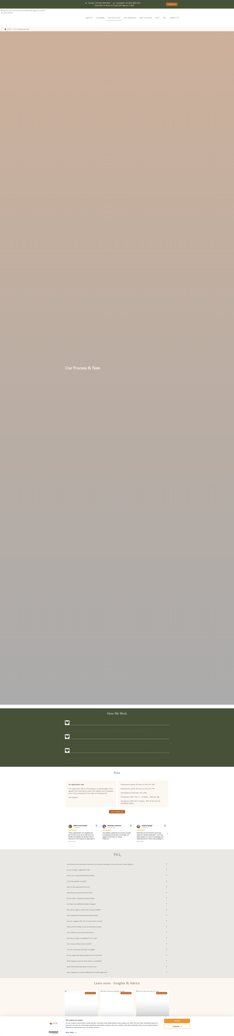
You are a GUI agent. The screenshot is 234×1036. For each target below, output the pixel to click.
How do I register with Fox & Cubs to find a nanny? (85, 921)
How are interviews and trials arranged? (81, 950)
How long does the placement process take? (82, 915)
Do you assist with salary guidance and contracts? (84, 955)
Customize (176, 1026)
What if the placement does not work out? (82, 967)
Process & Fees (114, 18)
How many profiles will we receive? (79, 944)
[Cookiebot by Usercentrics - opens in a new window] (54, 1032)
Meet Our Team (146, 18)
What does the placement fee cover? (80, 893)
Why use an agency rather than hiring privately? (84, 910)
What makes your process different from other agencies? (87, 972)
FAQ (164, 18)
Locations (100, 18)
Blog (157, 18)
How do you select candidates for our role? (82, 938)
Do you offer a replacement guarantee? (81, 898)
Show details (70, 1032)
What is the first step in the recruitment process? (84, 927)
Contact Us (174, 18)
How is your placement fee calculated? (81, 875)
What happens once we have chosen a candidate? (84, 961)
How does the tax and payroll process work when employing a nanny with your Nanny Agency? (100, 864)
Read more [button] (105, 841)
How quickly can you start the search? (80, 932)
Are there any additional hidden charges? (81, 904)
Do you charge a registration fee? (78, 870)
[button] (167, 833)
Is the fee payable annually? (77, 881)
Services (89, 18)
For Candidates (130, 18)
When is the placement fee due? (78, 887)
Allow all (177, 1021)
